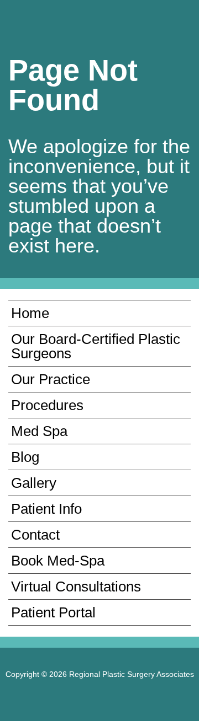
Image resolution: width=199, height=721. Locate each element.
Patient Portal (53, 612)
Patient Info (46, 509)
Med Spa (39, 431)
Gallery (33, 483)
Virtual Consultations (76, 586)
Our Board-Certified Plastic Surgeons (95, 346)
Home (30, 313)
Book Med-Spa (57, 560)
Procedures (47, 405)
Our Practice (50, 379)
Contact (35, 534)
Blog (25, 457)
